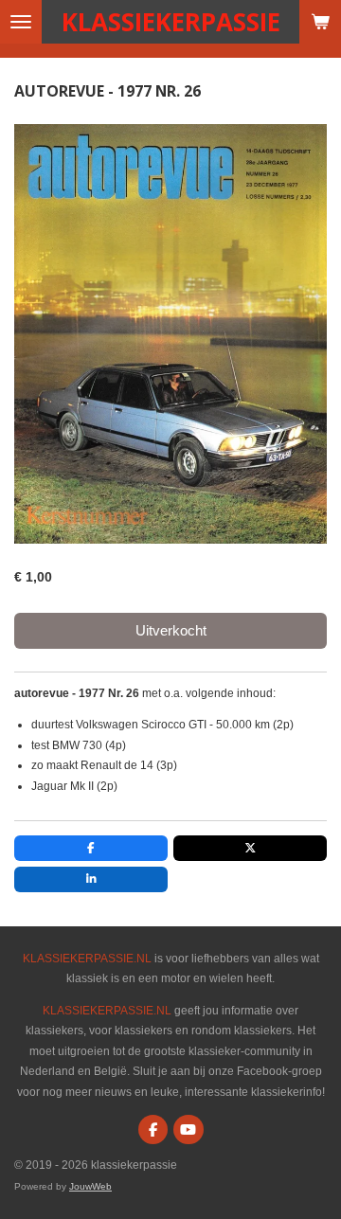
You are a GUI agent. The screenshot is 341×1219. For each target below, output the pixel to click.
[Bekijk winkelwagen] (320, 22)
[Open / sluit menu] (21, 22)
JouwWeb (90, 1186)
